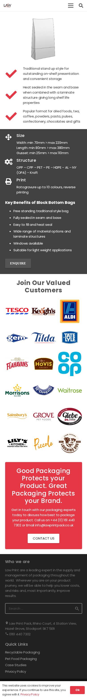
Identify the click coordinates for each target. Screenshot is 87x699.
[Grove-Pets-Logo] (43, 416)
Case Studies (16, 665)
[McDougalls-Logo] (43, 390)
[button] (70, 5)
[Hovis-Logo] (43, 364)
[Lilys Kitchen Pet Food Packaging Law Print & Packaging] (17, 443)
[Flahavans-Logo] (17, 364)
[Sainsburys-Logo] (17, 416)
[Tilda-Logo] (43, 337)
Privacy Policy (15, 671)
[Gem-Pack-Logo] (17, 337)
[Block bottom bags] (43, 38)
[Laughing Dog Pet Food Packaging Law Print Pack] (70, 443)
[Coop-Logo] (70, 364)
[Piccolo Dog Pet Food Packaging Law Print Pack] (43, 443)
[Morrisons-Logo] (17, 390)
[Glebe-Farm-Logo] (70, 416)
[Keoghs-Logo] (43, 311)
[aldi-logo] (70, 311)
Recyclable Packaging (22, 652)
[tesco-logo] (17, 311)
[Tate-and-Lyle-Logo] (70, 337)
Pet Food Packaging (21, 658)
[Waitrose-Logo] (70, 390)
